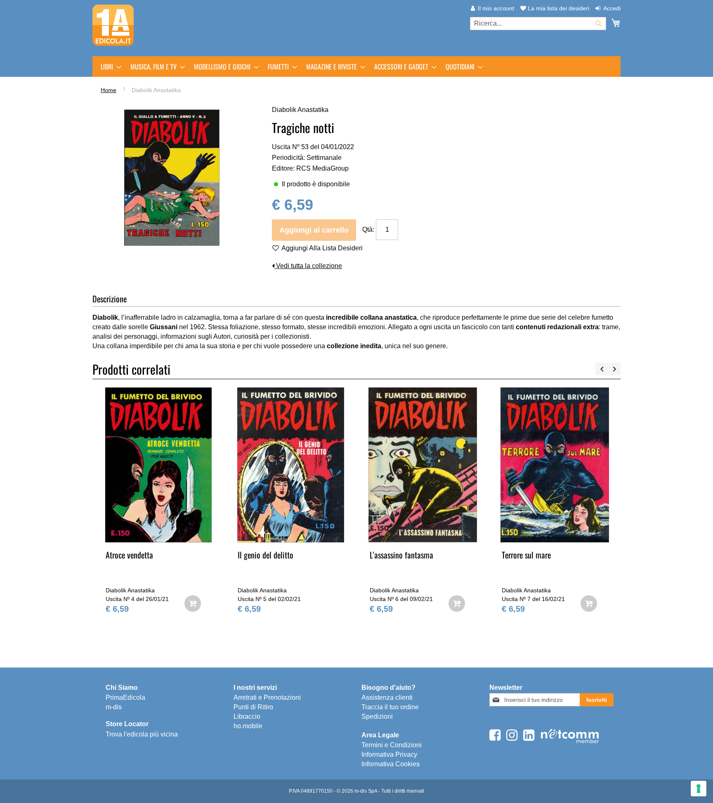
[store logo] (113, 25)
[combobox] (538, 23)
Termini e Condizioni (391, 744)
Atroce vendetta (129, 555)
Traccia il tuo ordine (390, 706)
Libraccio (247, 716)
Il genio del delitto (265, 555)
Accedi (612, 8)
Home (108, 90)
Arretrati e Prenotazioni (267, 697)
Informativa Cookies (390, 763)
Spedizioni (377, 716)
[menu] (356, 66)
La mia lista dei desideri (557, 8)
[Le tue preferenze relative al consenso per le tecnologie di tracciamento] (698, 788)
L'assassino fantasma (401, 555)
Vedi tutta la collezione (308, 265)
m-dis (114, 706)
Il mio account (496, 8)
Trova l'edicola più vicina (142, 734)
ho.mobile (248, 725)
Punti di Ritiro (253, 706)
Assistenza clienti (387, 697)
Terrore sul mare (526, 555)
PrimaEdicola (125, 697)
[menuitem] (108, 66)
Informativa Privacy (389, 754)
